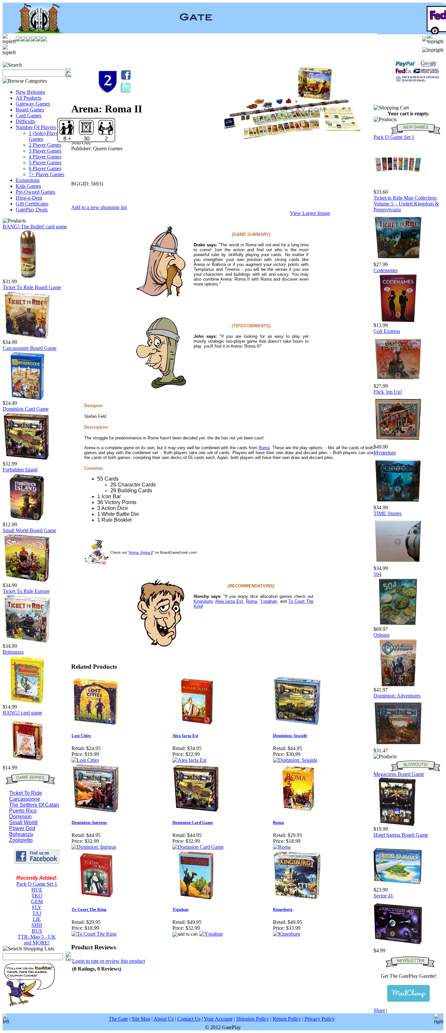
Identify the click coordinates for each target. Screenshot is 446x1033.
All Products (28, 98)
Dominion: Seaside (290, 735)
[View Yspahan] (211, 934)
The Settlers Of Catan (34, 805)
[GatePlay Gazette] (408, 993)
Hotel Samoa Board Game (401, 835)
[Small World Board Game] (27, 580)
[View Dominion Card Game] (198, 847)
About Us (163, 1019)
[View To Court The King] (94, 934)
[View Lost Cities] (85, 760)
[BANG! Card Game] (27, 763)
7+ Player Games (46, 174)
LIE (37, 919)
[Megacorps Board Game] (398, 824)
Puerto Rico (23, 810)
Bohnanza (13, 652)
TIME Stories (388, 513)
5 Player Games (45, 162)
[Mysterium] (398, 503)
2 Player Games (45, 145)
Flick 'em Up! (388, 392)
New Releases (30, 92)
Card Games (28, 115)
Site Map (141, 1019)
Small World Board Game (29, 530)
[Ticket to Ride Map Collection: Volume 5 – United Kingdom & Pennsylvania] (398, 260)
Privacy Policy (320, 1019)
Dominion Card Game (26, 409)
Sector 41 (383, 895)
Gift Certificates (32, 203)
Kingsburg (203, 601)
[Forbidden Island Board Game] (27, 520)
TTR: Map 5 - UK (37, 937)
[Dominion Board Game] (27, 459)
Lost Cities (81, 735)
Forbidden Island (20, 469)
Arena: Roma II (141, 552)
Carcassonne (24, 799)
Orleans (382, 635)
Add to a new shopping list (99, 207)
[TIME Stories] (398, 563)
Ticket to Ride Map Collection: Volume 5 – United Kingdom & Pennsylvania (406, 203)
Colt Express (387, 331)
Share (379, 1010)
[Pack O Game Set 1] (398, 187)
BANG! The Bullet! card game (35, 226)
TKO (36, 895)
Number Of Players (36, 127)
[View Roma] (282, 847)
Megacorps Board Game (399, 774)
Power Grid (22, 828)
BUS (37, 931)
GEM (37, 901)
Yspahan (268, 601)
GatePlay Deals (32, 209)
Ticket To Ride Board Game (32, 287)
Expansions (28, 180)
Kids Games (28, 186)
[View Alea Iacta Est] (189, 760)
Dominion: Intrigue (89, 822)
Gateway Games (33, 104)
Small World (23, 822)
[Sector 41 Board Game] (398, 946)
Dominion (20, 816)
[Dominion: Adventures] (398, 746)
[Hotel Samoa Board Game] (398, 885)
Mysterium (385, 452)
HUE (36, 890)
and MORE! (37, 942)
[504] (398, 624)
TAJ (36, 913)
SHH (36, 925)
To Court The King (89, 909)
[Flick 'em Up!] (398, 442)
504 (377, 574)
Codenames (386, 270)
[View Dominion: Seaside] (295, 760)
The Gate (118, 1019)
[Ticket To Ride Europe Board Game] (27, 641)
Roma (264, 447)
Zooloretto (21, 840)
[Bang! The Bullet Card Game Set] (27, 277)
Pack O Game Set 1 (36, 884)
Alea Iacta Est (185, 735)
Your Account (218, 1019)
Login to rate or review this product (108, 961)
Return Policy (287, 1019)
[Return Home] (35, 31)
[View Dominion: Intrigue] (94, 847)
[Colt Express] (398, 381)
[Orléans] (398, 685)
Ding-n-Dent (29, 198)
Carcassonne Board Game (29, 348)
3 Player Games (45, 151)
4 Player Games (45, 156)
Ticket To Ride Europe (26, 591)
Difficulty (26, 121)
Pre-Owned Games (35, 192)
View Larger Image (310, 213)
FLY (36, 907)
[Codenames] (398, 320)
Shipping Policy (252, 1019)
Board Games (30, 109)
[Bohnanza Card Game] (27, 702)
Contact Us (188, 1019)
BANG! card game (22, 712)
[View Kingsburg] (286, 934)
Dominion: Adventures (397, 695)
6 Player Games (45, 168)
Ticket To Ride (25, 793)
